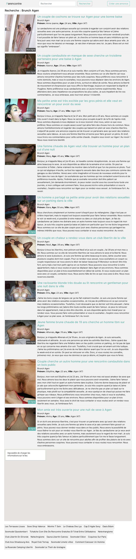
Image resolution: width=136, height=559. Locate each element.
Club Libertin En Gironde (16, 537)
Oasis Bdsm (108, 526)
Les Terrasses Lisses (15, 526)
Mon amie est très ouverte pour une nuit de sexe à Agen (74, 409)
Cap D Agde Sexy (92, 526)
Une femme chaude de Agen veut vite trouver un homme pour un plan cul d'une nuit (83, 147)
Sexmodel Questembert (16, 531)
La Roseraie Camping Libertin (19, 547)
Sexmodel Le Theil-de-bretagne (50, 547)
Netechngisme (37, 537)
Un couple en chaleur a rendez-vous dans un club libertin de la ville (81, 238)
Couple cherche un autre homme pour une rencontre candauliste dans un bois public (83, 363)
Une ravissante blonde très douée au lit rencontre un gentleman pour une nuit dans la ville (82, 284)
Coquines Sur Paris (97, 537)
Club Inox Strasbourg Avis (17, 542)
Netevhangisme (105, 531)
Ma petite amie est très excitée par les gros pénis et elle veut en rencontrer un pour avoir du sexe (79, 102)
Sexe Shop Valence (36, 526)
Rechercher (84, 3)
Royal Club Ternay (40, 542)
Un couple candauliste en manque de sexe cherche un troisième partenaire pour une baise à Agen (79, 57)
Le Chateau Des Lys (72, 526)
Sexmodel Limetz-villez (62, 542)
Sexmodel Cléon (78, 537)
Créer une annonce (118, 3)
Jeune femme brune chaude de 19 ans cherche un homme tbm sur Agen (81, 323)
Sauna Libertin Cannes (57, 537)
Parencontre (14, 3)
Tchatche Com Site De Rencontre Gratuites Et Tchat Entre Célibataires (63, 531)
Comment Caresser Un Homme (90, 542)
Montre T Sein (54, 526)
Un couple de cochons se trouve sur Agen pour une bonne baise (79, 16)
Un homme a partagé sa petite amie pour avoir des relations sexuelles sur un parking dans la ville (83, 199)
